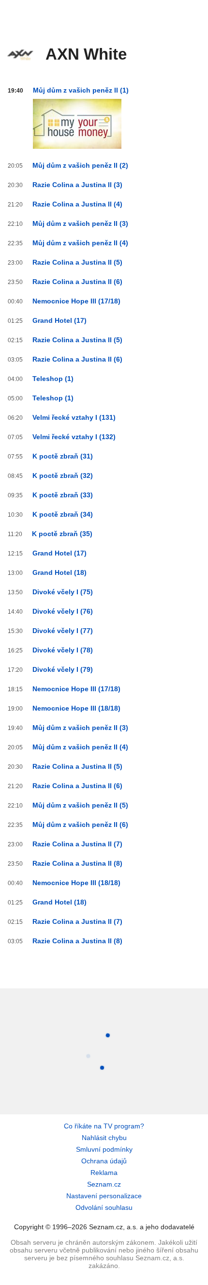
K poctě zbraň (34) (62, 514)
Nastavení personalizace (104, 1196)
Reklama (104, 1172)
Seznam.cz (104, 1184)
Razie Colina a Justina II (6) (77, 282)
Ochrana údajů (104, 1161)
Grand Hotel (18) (59, 572)
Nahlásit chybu (104, 1138)
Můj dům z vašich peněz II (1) (81, 90)
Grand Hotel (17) (59, 320)
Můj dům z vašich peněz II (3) (80, 223)
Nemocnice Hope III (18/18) (76, 708)
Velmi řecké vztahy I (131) (74, 417)
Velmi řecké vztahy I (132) (74, 437)
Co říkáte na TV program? (104, 1126)
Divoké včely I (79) (62, 669)
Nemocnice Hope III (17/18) (76, 301)
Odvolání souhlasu (104, 1207)
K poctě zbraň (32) (62, 475)
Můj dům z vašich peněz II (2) (80, 165)
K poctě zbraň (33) (62, 495)
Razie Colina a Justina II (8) (77, 863)
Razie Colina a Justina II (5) (77, 262)
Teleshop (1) (53, 378)
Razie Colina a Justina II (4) (77, 204)
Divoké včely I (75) (62, 592)
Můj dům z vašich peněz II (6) (80, 824)
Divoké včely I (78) (62, 650)
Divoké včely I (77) (62, 631)
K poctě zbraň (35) (62, 534)
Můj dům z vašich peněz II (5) (80, 805)
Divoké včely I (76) (62, 611)
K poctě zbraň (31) (62, 456)
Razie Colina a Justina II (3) (77, 185)
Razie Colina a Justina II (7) (77, 844)
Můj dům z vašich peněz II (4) (80, 243)
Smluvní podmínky (104, 1149)
